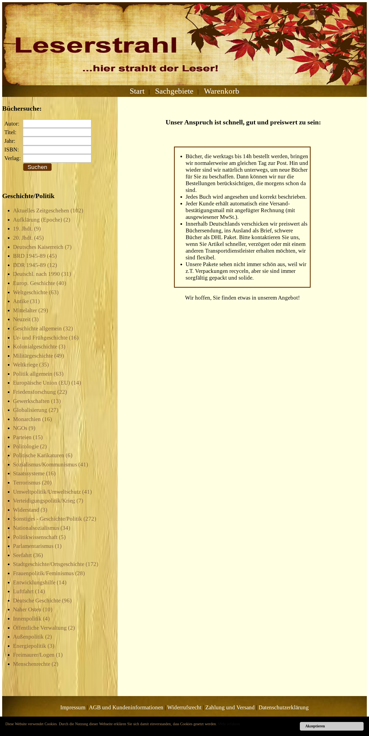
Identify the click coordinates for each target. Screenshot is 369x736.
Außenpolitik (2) (32, 636)
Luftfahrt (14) (29, 591)
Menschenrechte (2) (35, 664)
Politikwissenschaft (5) (39, 537)
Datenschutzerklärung (284, 707)
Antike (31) (26, 301)
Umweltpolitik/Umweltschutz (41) (52, 492)
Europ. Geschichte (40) (39, 283)
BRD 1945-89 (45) (35, 256)
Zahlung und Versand (230, 707)
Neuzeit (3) (26, 319)
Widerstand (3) (30, 510)
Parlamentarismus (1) (37, 546)
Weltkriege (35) (31, 364)
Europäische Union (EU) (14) (47, 382)
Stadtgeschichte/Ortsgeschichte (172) (55, 564)
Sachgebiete (174, 91)
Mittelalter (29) (30, 310)
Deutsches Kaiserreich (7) (42, 247)
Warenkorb (221, 91)
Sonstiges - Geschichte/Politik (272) (54, 518)
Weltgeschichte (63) (36, 292)
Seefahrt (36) (28, 555)
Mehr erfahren (229, 724)
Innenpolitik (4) (31, 618)
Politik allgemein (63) (38, 374)
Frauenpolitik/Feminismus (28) (49, 573)
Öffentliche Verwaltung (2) (44, 628)
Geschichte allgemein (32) (43, 328)
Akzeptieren (315, 726)
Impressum (72, 707)
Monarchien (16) (32, 419)
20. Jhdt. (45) (28, 238)
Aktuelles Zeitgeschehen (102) (48, 210)
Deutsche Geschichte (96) (42, 600)
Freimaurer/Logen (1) (38, 655)
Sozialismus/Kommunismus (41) (50, 464)
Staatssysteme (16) (34, 473)
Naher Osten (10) (32, 609)
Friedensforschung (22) (40, 392)
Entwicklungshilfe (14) (39, 582)
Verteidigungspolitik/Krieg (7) (48, 500)
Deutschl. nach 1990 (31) (42, 274)
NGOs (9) (24, 428)
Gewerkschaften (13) (37, 401)
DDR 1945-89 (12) (35, 265)
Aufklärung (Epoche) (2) (41, 219)
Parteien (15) (28, 437)
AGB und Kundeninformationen (126, 707)
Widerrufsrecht (184, 707)
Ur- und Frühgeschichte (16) (46, 337)
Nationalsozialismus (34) (41, 528)
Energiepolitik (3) (33, 646)
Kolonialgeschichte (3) (39, 346)
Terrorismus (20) (32, 482)
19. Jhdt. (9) (27, 228)
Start (137, 91)
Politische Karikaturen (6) (42, 455)
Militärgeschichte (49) (38, 355)
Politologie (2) (30, 446)
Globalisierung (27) (35, 410)
